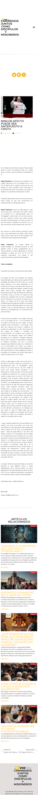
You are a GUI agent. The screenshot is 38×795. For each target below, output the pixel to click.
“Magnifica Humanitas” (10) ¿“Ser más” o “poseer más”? (18, 548)
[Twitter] (14, 75)
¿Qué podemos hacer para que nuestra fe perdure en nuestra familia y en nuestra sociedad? (17, 639)
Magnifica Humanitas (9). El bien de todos (17, 594)
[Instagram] (24, 75)
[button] (33, 27)
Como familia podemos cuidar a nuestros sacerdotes (18, 686)
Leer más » (5, 567)
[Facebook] (19, 75)
